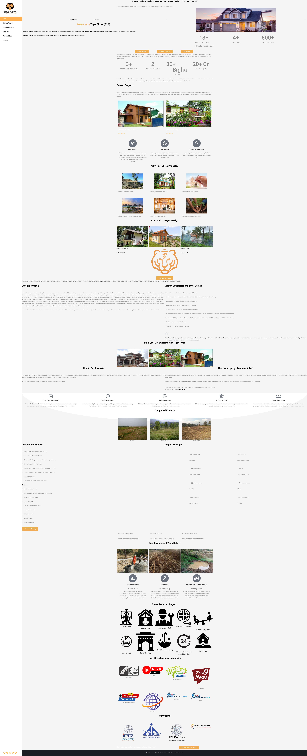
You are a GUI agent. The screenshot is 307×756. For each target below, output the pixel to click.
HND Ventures (172, 753)
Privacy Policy (180, 753)
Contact (5, 40)
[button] (166, 20)
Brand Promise (73, 19)
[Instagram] (7, 753)
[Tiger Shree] (10, 8)
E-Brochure (96, 19)
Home (4, 19)
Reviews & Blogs (7, 36)
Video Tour (6, 32)
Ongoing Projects (8, 23)
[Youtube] (10, 753)
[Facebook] (4, 753)
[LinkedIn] (13, 753)
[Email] (16, 753)
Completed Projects (8, 27)
